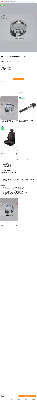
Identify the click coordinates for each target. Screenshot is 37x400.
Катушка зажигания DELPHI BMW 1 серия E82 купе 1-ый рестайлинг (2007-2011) (26, 121)
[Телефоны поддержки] (36, 393)
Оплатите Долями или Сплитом (9, 63)
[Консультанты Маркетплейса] (36, 391)
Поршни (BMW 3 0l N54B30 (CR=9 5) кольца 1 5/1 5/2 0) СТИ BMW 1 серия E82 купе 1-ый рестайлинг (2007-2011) (9, 121)
